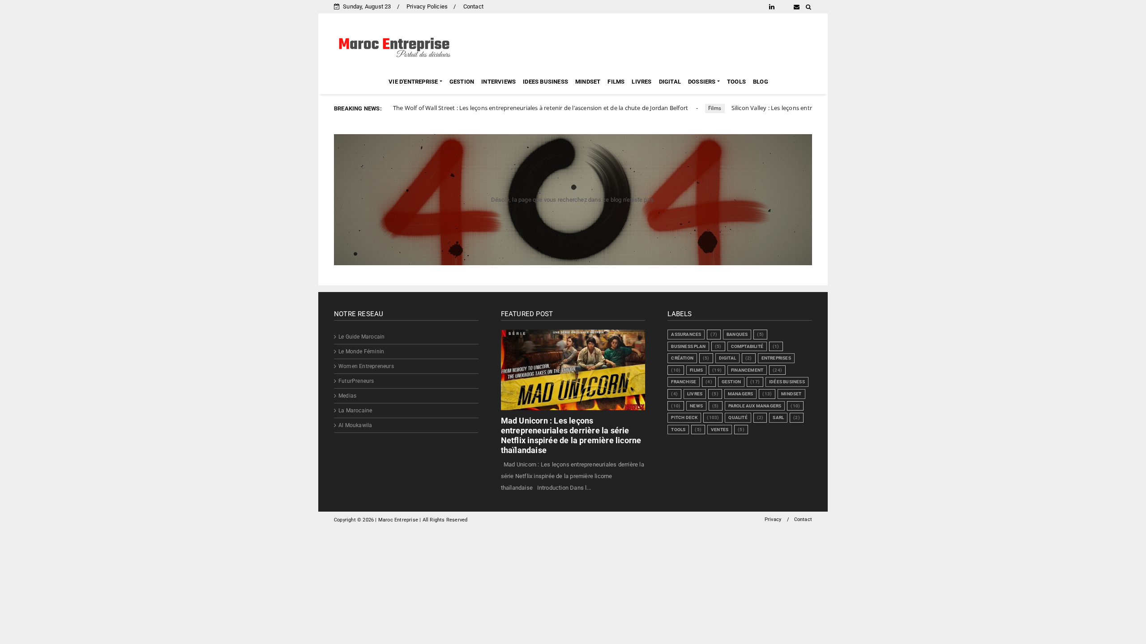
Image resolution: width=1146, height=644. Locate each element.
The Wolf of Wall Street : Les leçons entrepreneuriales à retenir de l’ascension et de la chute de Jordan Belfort (506, 108)
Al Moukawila (355, 425)
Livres (694, 393)
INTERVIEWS (498, 81)
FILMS (615, 81)
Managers (740, 393)
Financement (747, 370)
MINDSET (587, 81)
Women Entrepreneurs (366, 366)
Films (681, 108)
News (696, 405)
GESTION (461, 81)
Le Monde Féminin (361, 351)
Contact (473, 6)
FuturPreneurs (356, 381)
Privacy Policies (427, 6)
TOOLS (736, 81)
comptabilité (747, 346)
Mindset (791, 393)
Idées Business (787, 381)
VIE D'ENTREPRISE (413, 81)
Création (682, 358)
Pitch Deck (684, 417)
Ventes (719, 429)
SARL (778, 417)
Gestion (731, 381)
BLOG (760, 81)
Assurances (686, 334)
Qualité (737, 417)
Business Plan (688, 346)
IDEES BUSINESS (545, 81)
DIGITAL (670, 81)
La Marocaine (355, 410)
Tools (678, 429)
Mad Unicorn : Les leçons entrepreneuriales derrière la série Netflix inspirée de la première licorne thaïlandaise (571, 435)
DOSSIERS (702, 81)
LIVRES (641, 81)
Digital (727, 358)
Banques (737, 334)
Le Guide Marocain (361, 337)
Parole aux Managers (755, 405)
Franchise (683, 381)
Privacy (773, 519)
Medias (347, 396)
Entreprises (776, 358)
